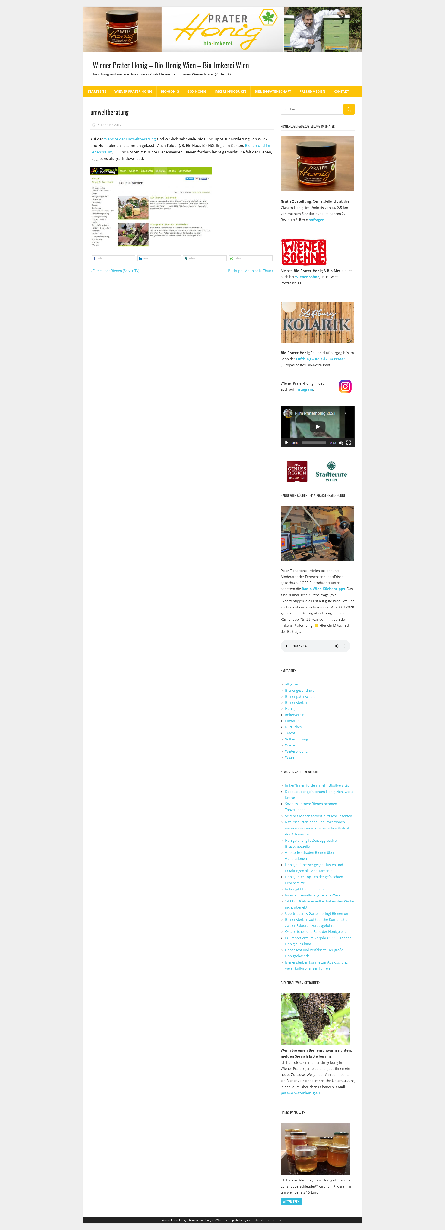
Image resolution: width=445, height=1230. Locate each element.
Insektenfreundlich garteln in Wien (312, 895)
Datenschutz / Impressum (268, 1220)
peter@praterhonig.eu (300, 1092)
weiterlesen (291, 1201)
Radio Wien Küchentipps (323, 588)
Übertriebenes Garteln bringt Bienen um (317, 913)
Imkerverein (294, 714)
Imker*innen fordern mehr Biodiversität (317, 785)
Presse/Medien (312, 91)
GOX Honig (196, 91)
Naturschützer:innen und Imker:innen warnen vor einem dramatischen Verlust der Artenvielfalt (317, 828)
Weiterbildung (296, 751)
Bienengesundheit (299, 690)
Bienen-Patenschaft (273, 91)
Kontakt (341, 91)
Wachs (290, 745)
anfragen (316, 219)
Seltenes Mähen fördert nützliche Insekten (318, 816)
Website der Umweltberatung (129, 139)
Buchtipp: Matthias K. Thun (249, 270)
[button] (113, 258)
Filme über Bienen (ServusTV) (115, 270)
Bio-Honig (170, 91)
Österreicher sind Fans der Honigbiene (315, 931)
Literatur (292, 720)
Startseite (97, 91)
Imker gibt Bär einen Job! (304, 889)
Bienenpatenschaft (300, 696)
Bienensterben (296, 702)
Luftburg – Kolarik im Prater (320, 359)
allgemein (293, 684)
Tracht (290, 732)
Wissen (290, 757)
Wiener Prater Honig (133, 91)
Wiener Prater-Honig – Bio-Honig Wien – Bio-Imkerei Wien (171, 64)
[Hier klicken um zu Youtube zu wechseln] (318, 445)
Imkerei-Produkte (230, 91)
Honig (290, 708)
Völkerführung (296, 739)
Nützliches (293, 726)
